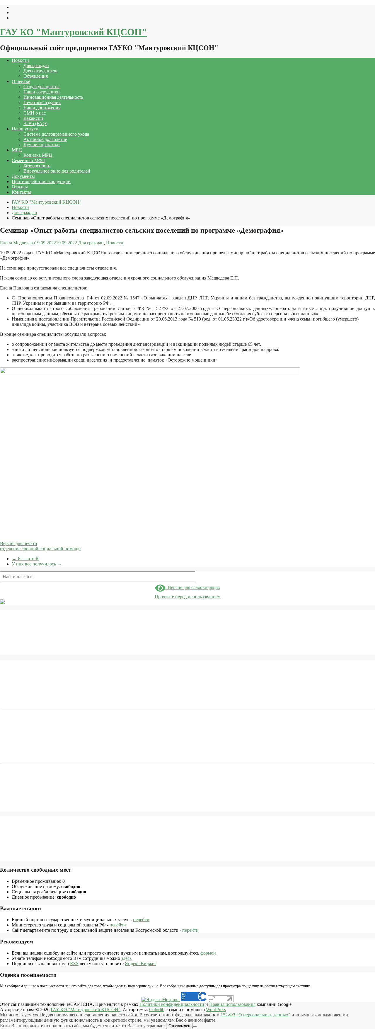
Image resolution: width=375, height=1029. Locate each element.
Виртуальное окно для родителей (56, 170)
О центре (21, 81)
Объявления (35, 76)
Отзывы (20, 186)
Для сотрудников (40, 70)
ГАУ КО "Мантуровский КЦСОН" (73, 32)
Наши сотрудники (41, 91)
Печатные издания (42, 102)
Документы (23, 176)
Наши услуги (25, 128)
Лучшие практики (41, 144)
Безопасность (36, 165)
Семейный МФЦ (29, 160)
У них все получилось (37, 563)
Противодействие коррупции (41, 181)
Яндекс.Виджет (140, 963)
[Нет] (194, 1027)
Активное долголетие (45, 139)
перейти (141, 919)
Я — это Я (25, 558)
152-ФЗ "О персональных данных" (255, 1014)
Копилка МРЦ (37, 155)
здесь (126, 958)
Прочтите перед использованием (188, 596)
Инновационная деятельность (53, 97)
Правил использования (232, 1004)
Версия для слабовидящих (193, 587)
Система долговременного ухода (56, 134)
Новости (20, 60)
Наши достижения (41, 107)
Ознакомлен (179, 1026)
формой (208, 952)
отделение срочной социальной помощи (40, 548)
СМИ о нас (34, 112)
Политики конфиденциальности (171, 1004)
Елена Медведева (17, 242)
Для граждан (36, 65)
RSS (74, 963)
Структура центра (41, 86)
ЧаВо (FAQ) (35, 123)
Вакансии (33, 118)
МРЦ (17, 149)
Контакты (21, 192)
